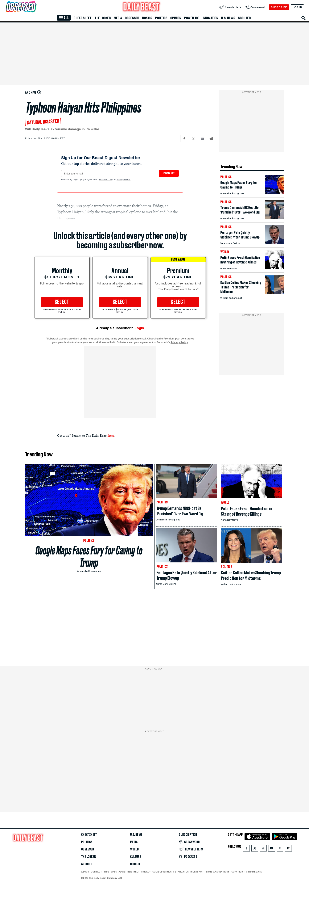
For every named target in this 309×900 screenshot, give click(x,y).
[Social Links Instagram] (263, 849)
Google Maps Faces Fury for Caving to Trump (89, 556)
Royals (147, 18)
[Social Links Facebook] (246, 849)
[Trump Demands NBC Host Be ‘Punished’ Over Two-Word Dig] (274, 218)
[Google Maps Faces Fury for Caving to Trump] (274, 193)
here (111, 435)
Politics (161, 18)
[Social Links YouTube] (271, 849)
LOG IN (297, 7)
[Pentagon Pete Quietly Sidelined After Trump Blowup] (274, 243)
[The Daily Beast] (141, 7)
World (134, 849)
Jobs (114, 871)
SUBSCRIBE (279, 7)
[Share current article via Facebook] (184, 138)
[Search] (303, 18)
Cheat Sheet (83, 18)
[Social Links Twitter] (254, 849)
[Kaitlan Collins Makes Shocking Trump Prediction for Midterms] (274, 293)
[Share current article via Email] (202, 138)
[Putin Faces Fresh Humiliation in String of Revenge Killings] (274, 268)
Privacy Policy (124, 180)
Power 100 (191, 18)
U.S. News (228, 18)
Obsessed (132, 18)
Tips (106, 871)
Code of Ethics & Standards (170, 871)
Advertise (125, 871)
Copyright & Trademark (246, 871)
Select (62, 302)
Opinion (175, 18)
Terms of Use (105, 180)
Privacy (146, 871)
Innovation (210, 18)
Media (118, 18)
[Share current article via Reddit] (211, 138)
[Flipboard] (288, 849)
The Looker (103, 18)
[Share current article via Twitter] (193, 138)
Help (136, 871)
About (85, 871)
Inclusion (196, 871)
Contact (96, 871)
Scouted (244, 18)
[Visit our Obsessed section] (34, 7)
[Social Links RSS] (280, 849)
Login (139, 328)
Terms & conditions (217, 871)
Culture (135, 856)
